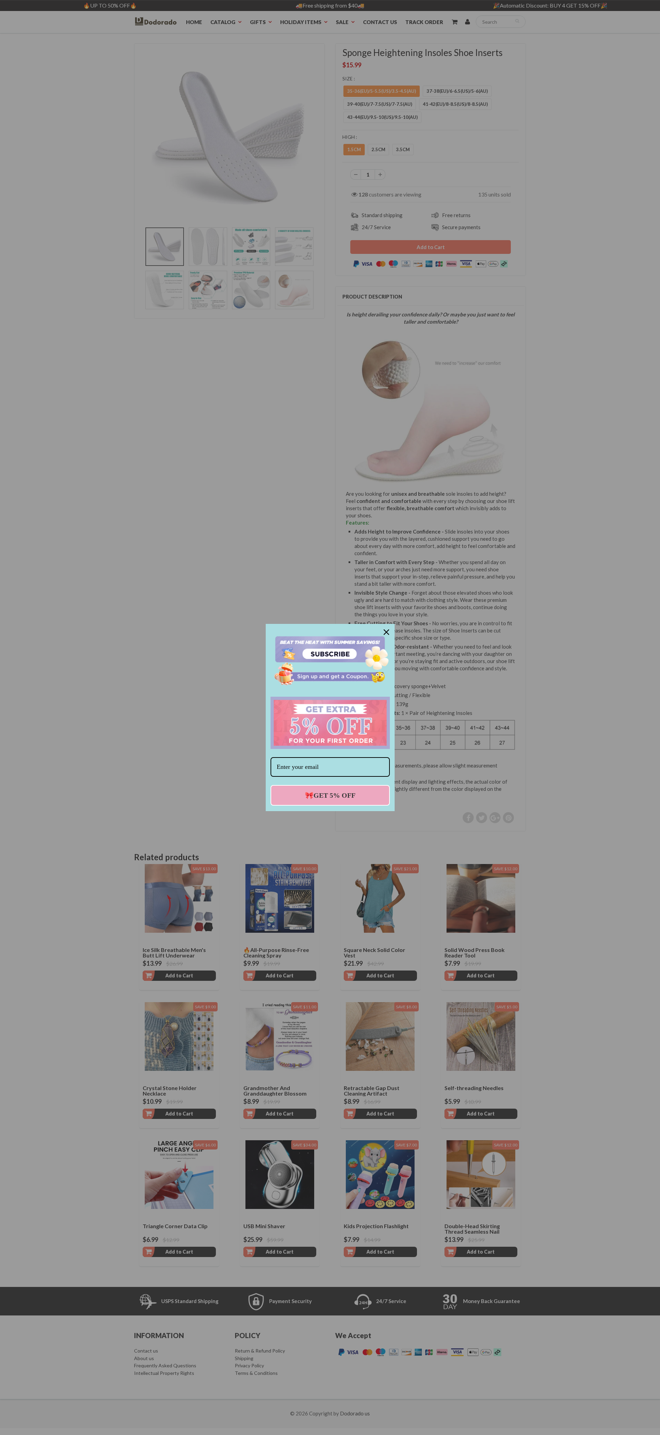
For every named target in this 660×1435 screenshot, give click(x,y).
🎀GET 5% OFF (330, 795)
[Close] (386, 632)
